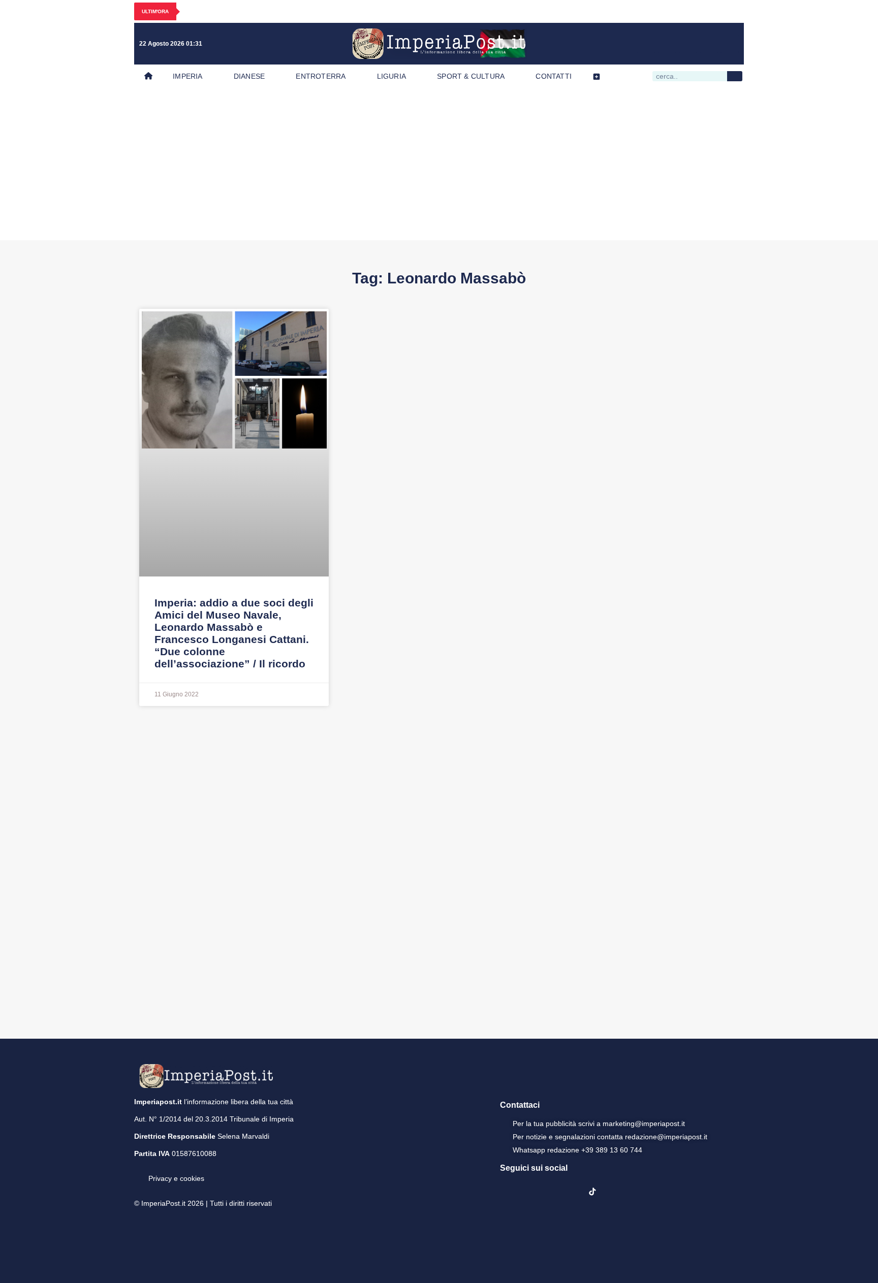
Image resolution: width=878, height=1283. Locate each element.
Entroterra (321, 76)
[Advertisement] (439, 164)
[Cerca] (734, 76)
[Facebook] (646, 44)
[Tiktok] (729, 44)
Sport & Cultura (471, 76)
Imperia (187, 76)
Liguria (391, 76)
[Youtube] (688, 44)
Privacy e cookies (176, 1178)
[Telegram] (709, 44)
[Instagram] (667, 44)
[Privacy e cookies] (138, 1171)
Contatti (554, 76)
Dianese (249, 76)
